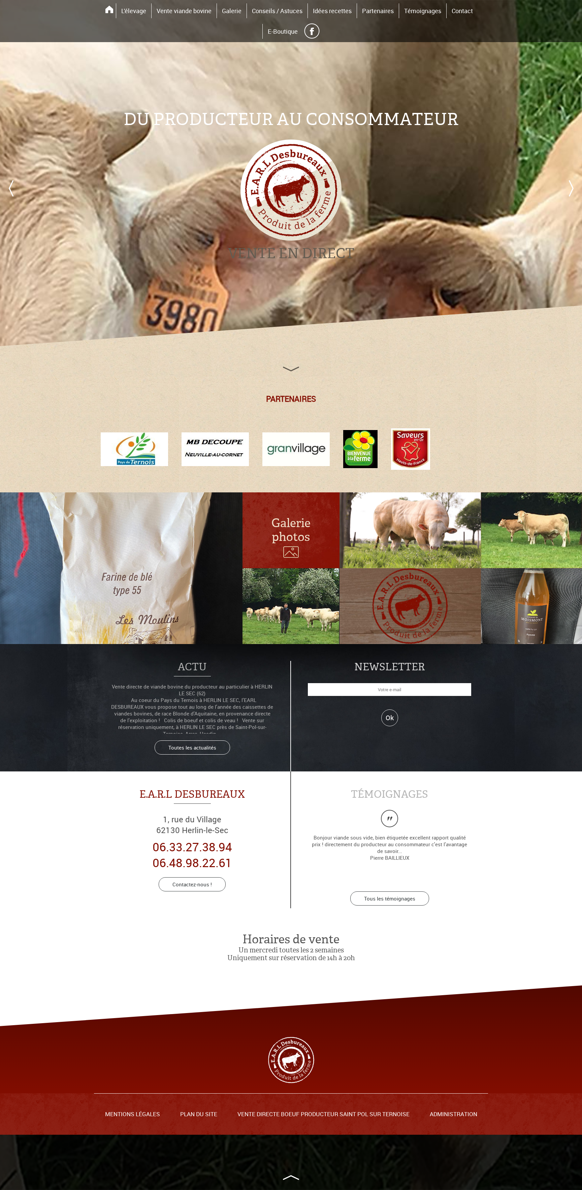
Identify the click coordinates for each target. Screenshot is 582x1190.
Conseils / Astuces (277, 11)
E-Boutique (283, 31)
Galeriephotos (291, 530)
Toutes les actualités (192, 747)
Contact (462, 11)
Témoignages (422, 11)
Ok (390, 717)
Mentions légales (132, 1114)
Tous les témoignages (389, 898)
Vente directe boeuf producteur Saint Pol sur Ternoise (323, 1114)
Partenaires (378, 11)
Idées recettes (332, 11)
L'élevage (133, 11)
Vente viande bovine (184, 11)
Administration (453, 1114)
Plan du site (198, 1114)
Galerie (231, 11)
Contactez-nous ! (192, 884)
